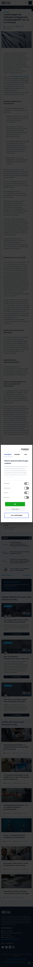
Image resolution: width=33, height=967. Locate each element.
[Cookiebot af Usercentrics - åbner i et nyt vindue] (22, 449)
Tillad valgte (15, 509)
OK (15, 504)
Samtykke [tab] (7, 454)
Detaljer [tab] (17, 454)
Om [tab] (25, 454)
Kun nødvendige (16, 515)
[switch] (26, 488)
